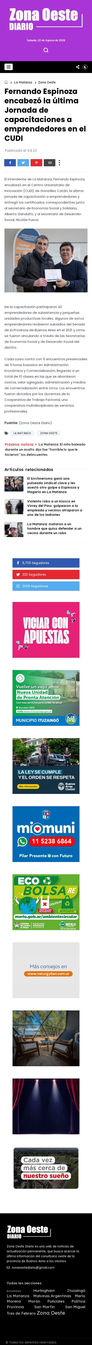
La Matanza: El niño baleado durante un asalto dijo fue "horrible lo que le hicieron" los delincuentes (45, 449)
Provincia (15, 1307)
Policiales (55, 1301)
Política (78, 1301)
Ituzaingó (76, 1290)
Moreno (14, 1301)
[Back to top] (85, 1339)
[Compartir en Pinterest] (36, 162)
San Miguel (75, 1307)
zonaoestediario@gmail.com (32, 1268)
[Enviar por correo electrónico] (49, 162)
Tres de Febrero (21, 1313)
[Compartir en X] (23, 162)
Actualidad (14, 1291)
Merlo (80, 1296)
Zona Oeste (47, 82)
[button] (8, 67)
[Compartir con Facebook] (10, 162)
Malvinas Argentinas (52, 1296)
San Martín (44, 1307)
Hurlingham (44, 1290)
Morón (34, 1301)
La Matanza (23, 82)
